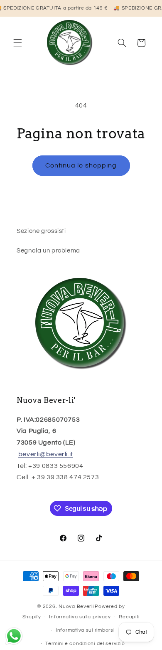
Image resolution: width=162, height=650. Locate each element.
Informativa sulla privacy (79, 617)
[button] (17, 42)
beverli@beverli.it (45, 454)
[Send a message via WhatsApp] (14, 636)
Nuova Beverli (76, 606)
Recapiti (129, 617)
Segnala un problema (48, 251)
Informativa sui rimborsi (85, 630)
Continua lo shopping (81, 165)
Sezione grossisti (41, 231)
